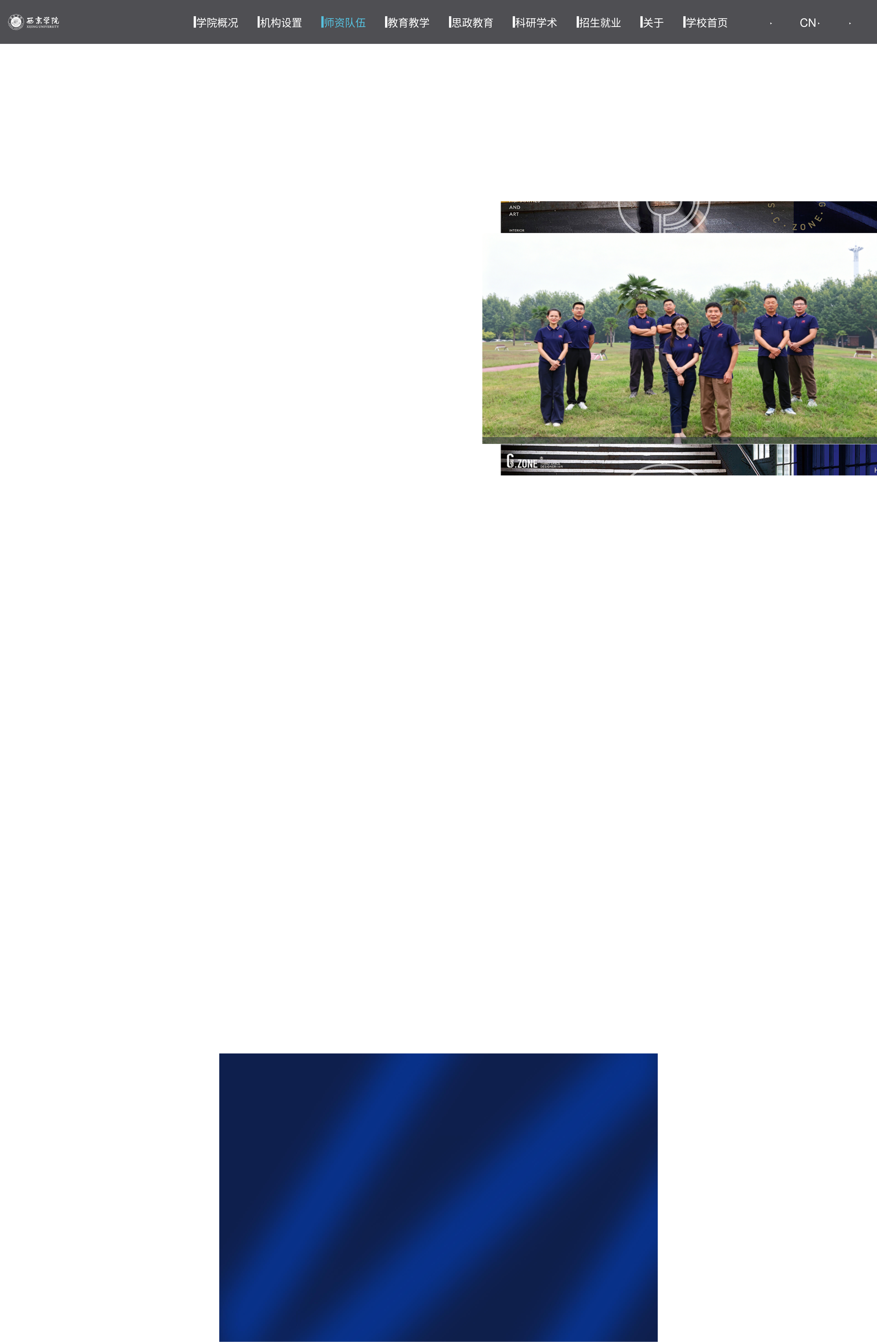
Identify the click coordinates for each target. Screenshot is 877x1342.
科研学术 (536, 21)
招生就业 (600, 21)
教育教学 (409, 21)
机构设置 (281, 21)
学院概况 (217, 21)
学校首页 (707, 21)
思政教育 (473, 21)
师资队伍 (345, 21)
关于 (653, 21)
